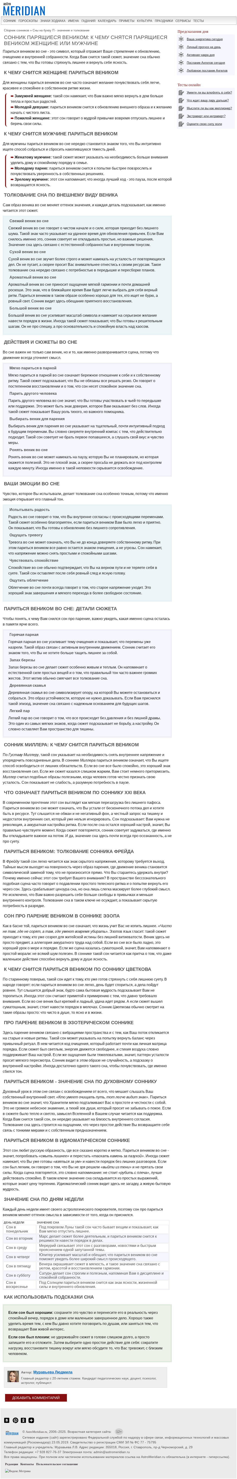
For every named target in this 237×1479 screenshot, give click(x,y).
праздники (164, 21)
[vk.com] (6, 1422)
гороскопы (28, 21)
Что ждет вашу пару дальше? (208, 100)
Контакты (27, 1464)
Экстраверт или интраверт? (206, 116)
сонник (9, 21)
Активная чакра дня (201, 55)
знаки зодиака (52, 21)
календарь (107, 21)
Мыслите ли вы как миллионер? (209, 108)
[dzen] (31, 1422)
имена (73, 21)
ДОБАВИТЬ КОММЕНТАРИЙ (36, 1398)
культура (144, 21)
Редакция (11, 1464)
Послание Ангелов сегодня (206, 62)
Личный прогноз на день (204, 47)
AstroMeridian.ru (36, 1431)
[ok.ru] (23, 1422)
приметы (126, 21)
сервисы (183, 21)
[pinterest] (15, 1422)
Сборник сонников (16, 30)
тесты (198, 21)
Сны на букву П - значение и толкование (61, 30)
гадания (88, 21)
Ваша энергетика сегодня (205, 39)
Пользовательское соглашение (57, 1464)
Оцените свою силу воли (204, 124)
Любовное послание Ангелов (207, 70)
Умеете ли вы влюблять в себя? (209, 92)
